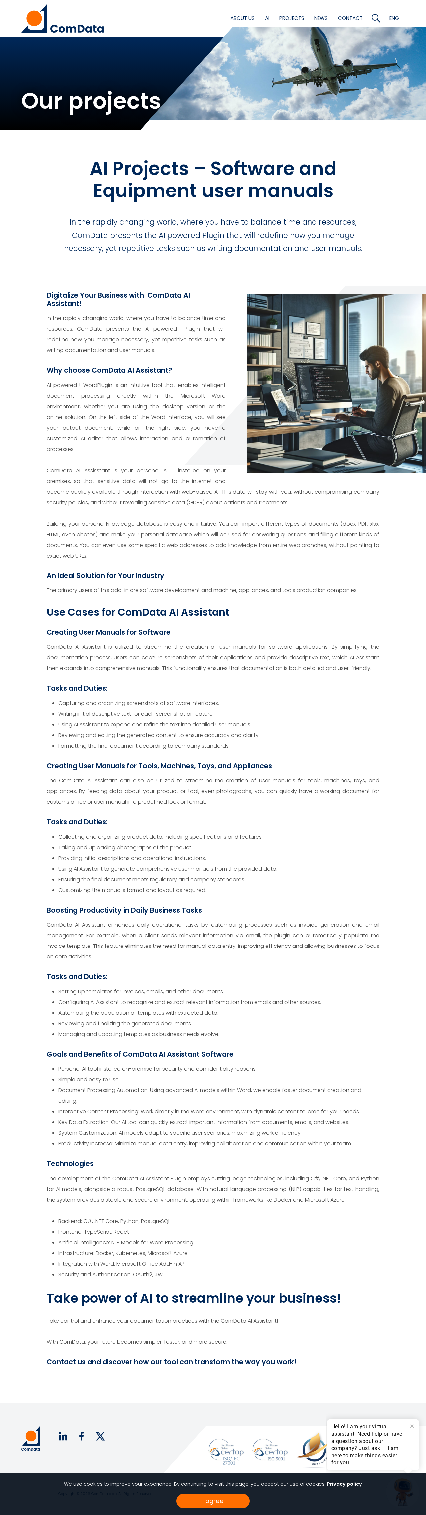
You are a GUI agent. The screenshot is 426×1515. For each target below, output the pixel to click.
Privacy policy (344, 1484)
